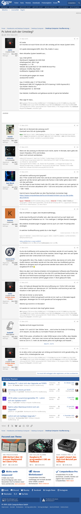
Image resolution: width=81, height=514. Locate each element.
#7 (77, 282)
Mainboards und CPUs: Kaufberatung (36, 392)
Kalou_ (10, 402)
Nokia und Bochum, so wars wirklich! (30, 241)
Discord (16, 490)
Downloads (36, 3)
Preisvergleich (46, 3)
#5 (77, 209)
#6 (77, 248)
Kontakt (12, 507)
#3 (77, 147)
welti (4, 35)
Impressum (5, 507)
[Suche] (79, 3)
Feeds (6, 490)
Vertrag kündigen (43, 507)
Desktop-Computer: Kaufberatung (34, 385)
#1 (77, 39)
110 (59, 465)
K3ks (73, 385)
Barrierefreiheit (54, 507)
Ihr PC (52, 344)
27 (5, 465)
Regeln (22, 10)
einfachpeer (11, 418)
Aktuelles (5, 10)
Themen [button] (28, 3)
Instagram (64, 490)
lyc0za (10, 385)
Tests (22, 3)
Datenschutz (64, 507)
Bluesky (26, 490)
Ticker (16, 3)
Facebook (37, 490)
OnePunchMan (12, 392)
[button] (9, 10)
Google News (50, 490)
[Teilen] (74, 39)
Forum (55, 3)
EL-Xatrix (71, 408)
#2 (77, 125)
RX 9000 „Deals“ (38, 7)
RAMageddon (14, 7)
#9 (77, 348)
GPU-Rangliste (64, 7)
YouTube (25, 494)
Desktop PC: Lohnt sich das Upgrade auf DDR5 (27, 383)
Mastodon (8, 494)
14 (32, 465)
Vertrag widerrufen (30, 507)
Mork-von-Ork (70, 417)
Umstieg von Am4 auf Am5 (19, 390)
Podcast (5, 7)
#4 (77, 172)
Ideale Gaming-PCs (51, 7)
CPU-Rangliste (75, 7)
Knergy (72, 399)
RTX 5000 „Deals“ (26, 7)
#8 (77, 321)
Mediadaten (19, 507)
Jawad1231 (11, 411)
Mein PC (46, 344)
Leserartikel (15, 10)
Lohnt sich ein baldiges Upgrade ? (22, 416)
